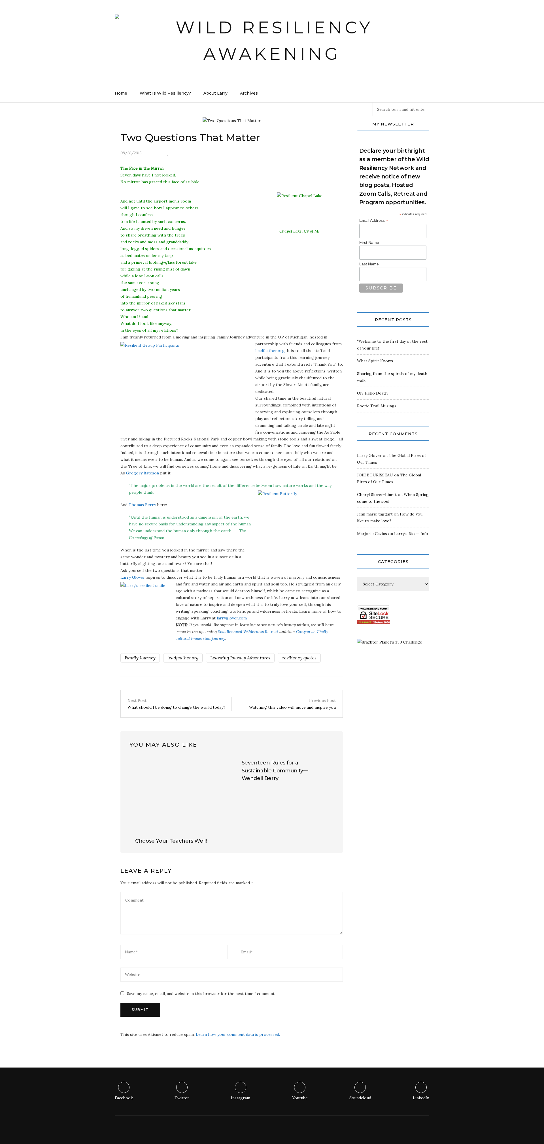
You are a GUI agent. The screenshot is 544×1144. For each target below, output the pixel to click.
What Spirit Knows (375, 360)
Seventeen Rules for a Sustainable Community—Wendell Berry (275, 771)
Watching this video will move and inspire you (292, 704)
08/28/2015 (130, 152)
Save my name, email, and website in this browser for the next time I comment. (201, 993)
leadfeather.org (270, 350)
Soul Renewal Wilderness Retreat (248, 631)
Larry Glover (132, 577)
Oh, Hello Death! (372, 393)
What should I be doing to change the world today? (176, 704)
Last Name (369, 264)
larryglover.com (232, 618)
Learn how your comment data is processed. (238, 1034)
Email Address (373, 220)
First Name (369, 242)
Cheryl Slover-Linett (377, 494)
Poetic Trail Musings (376, 405)
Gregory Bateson (142, 473)
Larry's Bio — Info (411, 533)
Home (121, 93)
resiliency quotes (299, 658)
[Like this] (167, 152)
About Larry (215, 93)
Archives (249, 93)
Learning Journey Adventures (240, 658)
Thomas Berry (142, 504)
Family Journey (140, 658)
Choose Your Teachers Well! (171, 841)
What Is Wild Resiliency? (165, 93)
